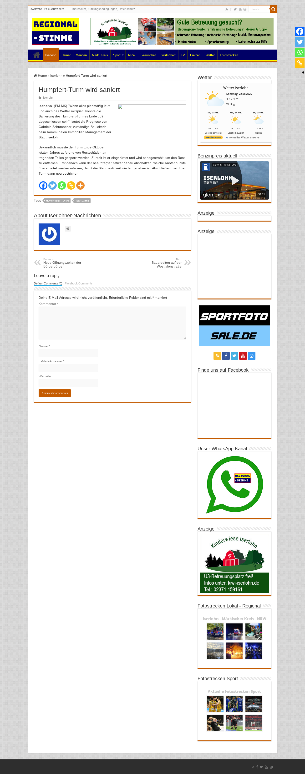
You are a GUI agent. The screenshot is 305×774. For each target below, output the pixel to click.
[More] (80, 185)
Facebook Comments (78, 283)
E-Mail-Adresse (51, 361)
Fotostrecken (229, 55)
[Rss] (227, 9)
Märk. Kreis (100, 55)
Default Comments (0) (48, 283)
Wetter (210, 55)
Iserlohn (50, 55)
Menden (81, 55)
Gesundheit (148, 55)
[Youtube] (240, 9)
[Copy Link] (71, 185)
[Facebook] (230, 9)
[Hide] (303, 72)
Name (44, 346)
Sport (117, 55)
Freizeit (195, 55)
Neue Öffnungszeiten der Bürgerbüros (62, 263)
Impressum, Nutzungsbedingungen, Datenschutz (103, 9)
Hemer (66, 55)
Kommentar (48, 304)
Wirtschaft (169, 55)
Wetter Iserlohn (236, 87)
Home (36, 55)
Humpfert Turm (57, 200)
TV (183, 55)
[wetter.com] (213, 138)
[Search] (273, 9)
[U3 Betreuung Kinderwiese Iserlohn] (182, 31)
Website (45, 376)
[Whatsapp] (62, 185)
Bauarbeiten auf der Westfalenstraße (167, 263)
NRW (131, 55)
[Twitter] (235, 9)
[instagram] (245, 9)
